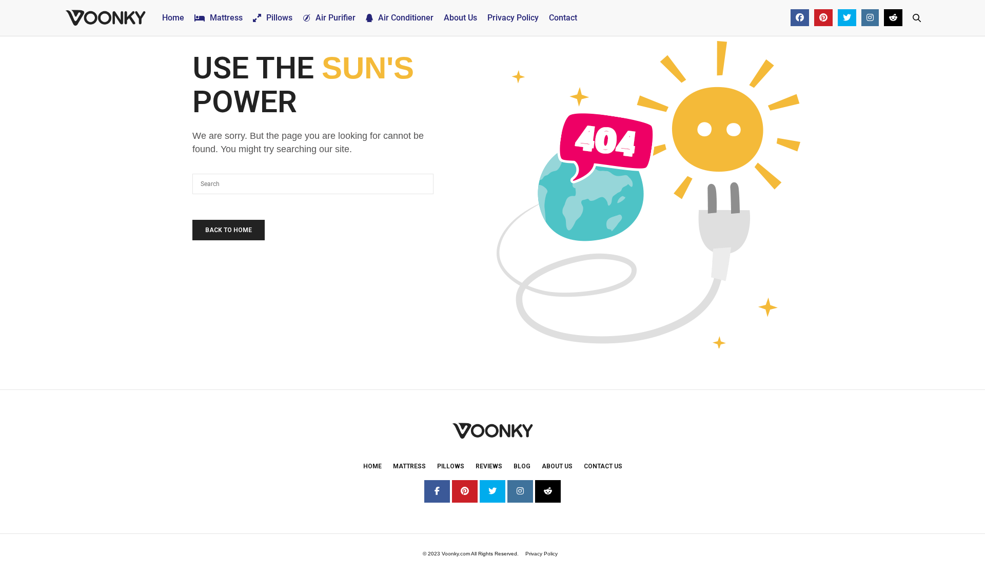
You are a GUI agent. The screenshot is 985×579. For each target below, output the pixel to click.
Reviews (489, 466)
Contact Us (603, 466)
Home (173, 18)
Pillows (279, 18)
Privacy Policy (513, 18)
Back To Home (228, 230)
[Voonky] (105, 18)
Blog (522, 466)
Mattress (226, 18)
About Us (460, 18)
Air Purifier (336, 18)
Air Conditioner (406, 18)
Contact (563, 18)
